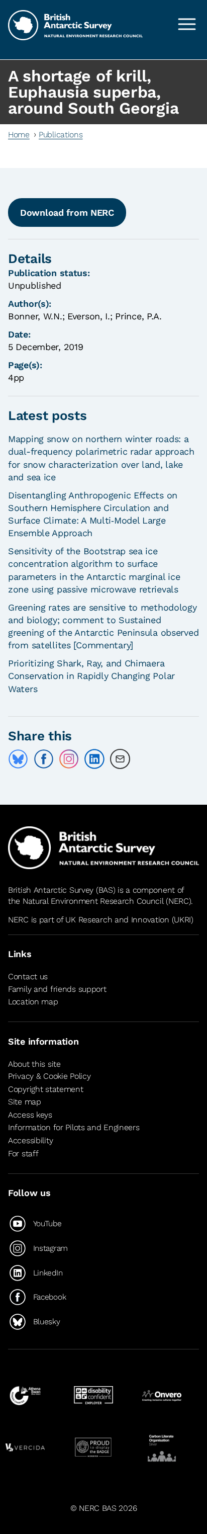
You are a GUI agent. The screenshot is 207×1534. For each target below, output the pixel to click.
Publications (61, 134)
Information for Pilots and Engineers (74, 1127)
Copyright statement (45, 1089)
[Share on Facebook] (44, 759)
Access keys (30, 1115)
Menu (187, 24)
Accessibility (30, 1140)
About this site (34, 1064)
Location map (33, 1001)
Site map (24, 1101)
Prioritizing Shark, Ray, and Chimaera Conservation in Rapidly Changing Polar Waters (91, 676)
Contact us (28, 976)
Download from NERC (67, 212)
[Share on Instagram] (69, 759)
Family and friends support (57, 989)
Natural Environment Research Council (93, 901)
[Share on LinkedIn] (94, 759)
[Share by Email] (120, 759)
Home (19, 134)
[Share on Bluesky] (18, 759)
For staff (23, 1153)
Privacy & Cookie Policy (49, 1076)
